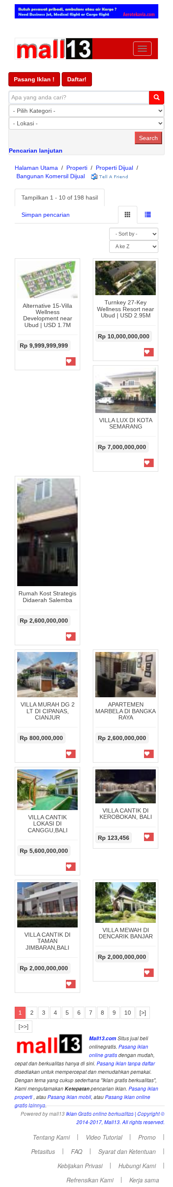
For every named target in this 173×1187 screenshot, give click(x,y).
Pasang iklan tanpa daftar (126, 1063)
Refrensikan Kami (89, 1180)
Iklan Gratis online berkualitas (100, 1113)
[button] (34, 79)
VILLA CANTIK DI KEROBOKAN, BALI (126, 813)
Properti (76, 167)
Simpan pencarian (45, 214)
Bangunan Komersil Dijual (50, 176)
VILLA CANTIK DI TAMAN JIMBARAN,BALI (47, 941)
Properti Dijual (114, 167)
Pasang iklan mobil (69, 1096)
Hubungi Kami (137, 1165)
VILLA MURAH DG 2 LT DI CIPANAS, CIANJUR (48, 711)
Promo (147, 1137)
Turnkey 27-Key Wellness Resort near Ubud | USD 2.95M (125, 309)
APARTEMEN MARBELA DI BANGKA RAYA (125, 711)
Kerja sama (144, 1180)
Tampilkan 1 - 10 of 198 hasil (59, 197)
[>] (142, 1012)
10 (127, 1012)
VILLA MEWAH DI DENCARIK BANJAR (126, 933)
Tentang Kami (51, 1137)
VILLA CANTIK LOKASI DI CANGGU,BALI (48, 824)
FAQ (76, 1151)
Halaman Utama (36, 167)
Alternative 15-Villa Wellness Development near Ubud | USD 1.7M (47, 315)
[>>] (23, 1026)
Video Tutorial (104, 1137)
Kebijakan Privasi (80, 1165)
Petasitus (43, 1151)
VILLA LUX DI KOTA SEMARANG (125, 423)
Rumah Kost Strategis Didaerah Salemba (47, 596)
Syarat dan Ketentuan (127, 1151)
